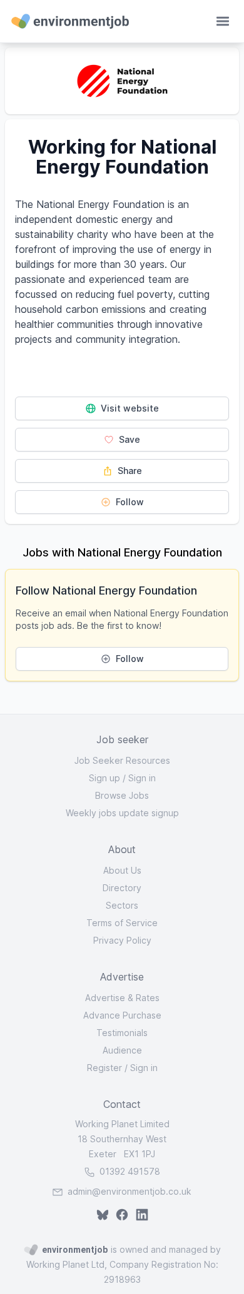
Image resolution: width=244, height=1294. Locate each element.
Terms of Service (122, 922)
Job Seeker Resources (122, 760)
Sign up (104, 778)
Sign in (142, 778)
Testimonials (122, 1032)
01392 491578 (128, 1171)
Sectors (122, 905)
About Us (122, 870)
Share (128, 470)
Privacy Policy (122, 940)
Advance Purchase (122, 1015)
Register (104, 1067)
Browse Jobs (122, 795)
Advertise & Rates (122, 997)
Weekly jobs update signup (122, 813)
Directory (122, 887)
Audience (122, 1050)
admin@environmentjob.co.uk (129, 1191)
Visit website (128, 408)
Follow (128, 501)
